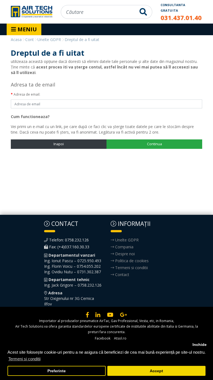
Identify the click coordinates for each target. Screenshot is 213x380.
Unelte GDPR (49, 39)
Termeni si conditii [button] (24, 358)
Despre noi (124, 253)
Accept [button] (156, 371)
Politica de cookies (131, 260)
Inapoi (59, 143)
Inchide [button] (199, 345)
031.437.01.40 (181, 17)
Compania (123, 246)
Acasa (16, 39)
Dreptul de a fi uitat (82, 39)
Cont (29, 39)
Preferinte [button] (56, 371)
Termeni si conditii (131, 267)
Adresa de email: (27, 94)
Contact (121, 274)
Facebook (102, 338)
